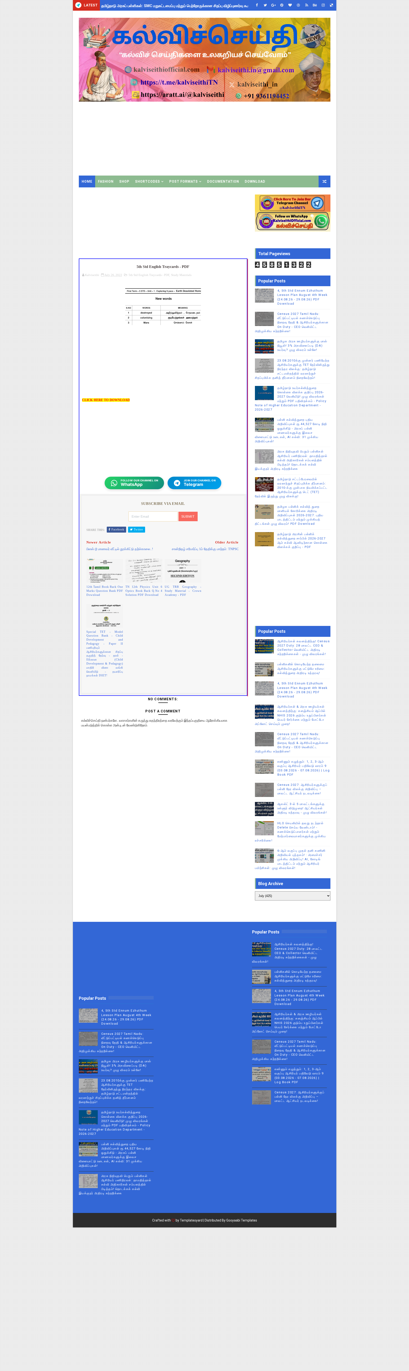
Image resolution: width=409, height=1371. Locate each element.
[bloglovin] (290, 5)
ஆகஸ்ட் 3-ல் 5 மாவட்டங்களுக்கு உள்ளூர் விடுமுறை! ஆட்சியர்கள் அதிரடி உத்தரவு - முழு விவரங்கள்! (302, 808)
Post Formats (183, 181)
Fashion (106, 181)
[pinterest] (281, 5)
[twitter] (265, 5)
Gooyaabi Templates (241, 1220)
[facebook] (257, 5)
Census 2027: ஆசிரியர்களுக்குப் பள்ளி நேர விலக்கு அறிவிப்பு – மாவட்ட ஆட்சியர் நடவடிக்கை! (302, 789)
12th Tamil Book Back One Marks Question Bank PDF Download (104, 591)
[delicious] (331, 5)
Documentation (223, 181)
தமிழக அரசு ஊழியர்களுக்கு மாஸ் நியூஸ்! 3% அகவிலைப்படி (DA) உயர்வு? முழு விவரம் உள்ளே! (302, 345)
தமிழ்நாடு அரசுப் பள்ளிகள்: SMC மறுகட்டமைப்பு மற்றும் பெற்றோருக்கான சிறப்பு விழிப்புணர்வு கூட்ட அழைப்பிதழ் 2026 (191, 5)
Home (87, 181)
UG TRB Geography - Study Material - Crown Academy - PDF (183, 591)
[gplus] (273, 5)
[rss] (306, 5)
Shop (124, 181)
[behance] (315, 5)
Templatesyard (191, 1220)
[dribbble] (298, 5)
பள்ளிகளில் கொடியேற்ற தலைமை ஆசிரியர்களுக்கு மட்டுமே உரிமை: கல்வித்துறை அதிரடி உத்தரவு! (301, 668)
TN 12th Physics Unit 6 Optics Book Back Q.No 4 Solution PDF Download (143, 591)
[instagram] (323, 5)
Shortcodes (147, 181)
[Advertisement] (244, 135)
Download (255, 181)
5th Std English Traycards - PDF (149, 275)
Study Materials (181, 275)
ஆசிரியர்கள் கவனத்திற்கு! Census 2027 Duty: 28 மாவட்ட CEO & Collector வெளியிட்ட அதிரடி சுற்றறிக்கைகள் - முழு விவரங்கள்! (287, 952)
